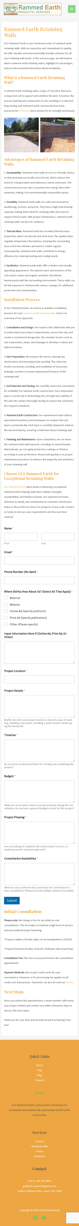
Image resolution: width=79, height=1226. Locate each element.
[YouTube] (44, 1218)
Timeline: (11, 735)
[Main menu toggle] (72, 9)
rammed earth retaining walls (39, 313)
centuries (24, 110)
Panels (39, 1151)
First (6, 543)
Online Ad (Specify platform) (28, 611)
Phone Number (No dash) (21, 572)
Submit (12, 901)
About (39, 1065)
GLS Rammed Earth (15, 486)
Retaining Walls (39, 1146)
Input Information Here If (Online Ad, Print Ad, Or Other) (35, 635)
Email (8, 552)
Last (43, 543)
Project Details (14, 690)
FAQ (39, 1070)
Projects (39, 1080)
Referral (15, 598)
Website (15, 604)
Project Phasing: (15, 817)
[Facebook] (35, 1218)
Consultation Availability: (21, 858)
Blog (39, 1075)
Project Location (15, 671)
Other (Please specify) (24, 624)
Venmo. (69, 982)
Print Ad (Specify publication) (28, 617)
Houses (39, 1141)
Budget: (10, 776)
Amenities (39, 1156)
